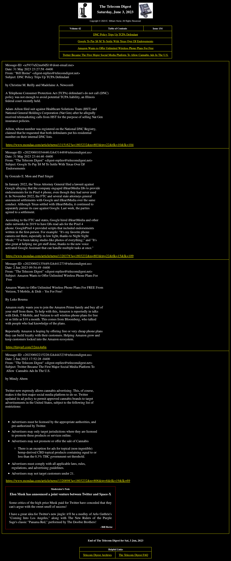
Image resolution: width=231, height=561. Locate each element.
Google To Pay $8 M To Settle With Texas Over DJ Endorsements (115, 41)
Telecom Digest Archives (97, 555)
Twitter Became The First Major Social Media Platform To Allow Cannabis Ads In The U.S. (115, 55)
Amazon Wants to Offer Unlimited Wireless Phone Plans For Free (116, 48)
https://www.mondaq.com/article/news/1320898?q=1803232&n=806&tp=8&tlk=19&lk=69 (68, 480)
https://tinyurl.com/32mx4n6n (26, 347)
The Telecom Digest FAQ (133, 555)
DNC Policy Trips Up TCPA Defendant (115, 34)
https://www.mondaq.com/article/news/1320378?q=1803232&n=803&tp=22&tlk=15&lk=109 (70, 255)
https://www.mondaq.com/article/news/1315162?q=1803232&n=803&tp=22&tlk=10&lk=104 (70, 144)
